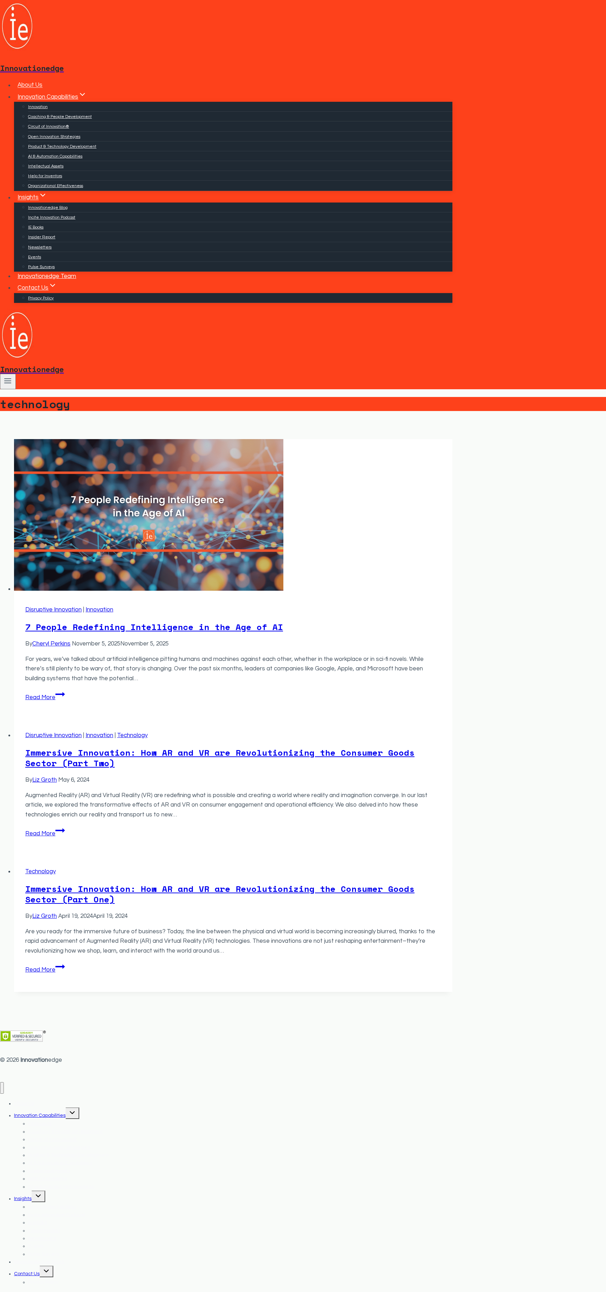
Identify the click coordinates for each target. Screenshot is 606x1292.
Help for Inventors (45, 176)
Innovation (38, 107)
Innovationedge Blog (48, 207)
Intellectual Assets (45, 166)
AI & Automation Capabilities (55, 156)
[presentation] (233, 516)
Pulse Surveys (41, 267)
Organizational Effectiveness (55, 186)
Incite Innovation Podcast (51, 217)
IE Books (35, 227)
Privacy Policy (41, 298)
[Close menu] (2, 1088)
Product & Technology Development (62, 146)
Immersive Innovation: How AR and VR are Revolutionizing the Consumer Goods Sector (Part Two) (220, 757)
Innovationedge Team (47, 276)
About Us (30, 85)
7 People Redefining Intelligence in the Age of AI (154, 627)
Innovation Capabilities (40, 1115)
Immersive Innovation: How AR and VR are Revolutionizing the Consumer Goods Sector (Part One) (220, 894)
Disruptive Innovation (53, 610)
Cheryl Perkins (51, 644)
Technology (132, 735)
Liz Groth (44, 780)
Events (34, 257)
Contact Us (27, 1273)
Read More (45, 697)
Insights (23, 1198)
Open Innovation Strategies (54, 136)
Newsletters (40, 247)
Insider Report (41, 237)
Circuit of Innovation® (48, 126)
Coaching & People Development (60, 116)
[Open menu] (8, 381)
